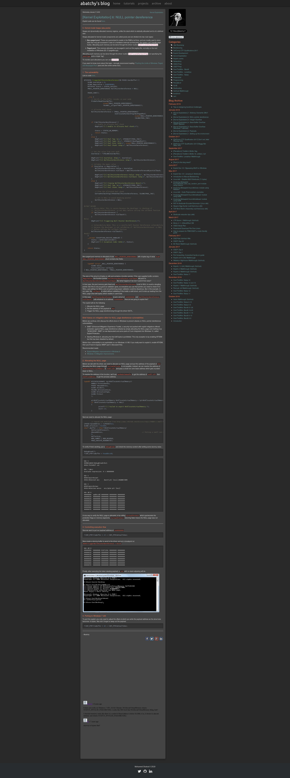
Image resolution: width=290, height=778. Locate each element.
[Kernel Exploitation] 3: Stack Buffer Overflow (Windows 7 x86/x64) (189, 127)
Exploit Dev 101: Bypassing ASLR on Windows (190, 168)
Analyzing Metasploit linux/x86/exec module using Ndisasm (191, 188)
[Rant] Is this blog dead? (182, 162)
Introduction (177, 321)
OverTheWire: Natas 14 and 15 (184, 283)
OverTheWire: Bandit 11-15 (183, 313)
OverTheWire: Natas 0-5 (182, 305)
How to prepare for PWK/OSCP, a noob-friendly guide (190, 232)
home (116, 3)
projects (143, 3)
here (103, 21)
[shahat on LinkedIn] (150, 772)
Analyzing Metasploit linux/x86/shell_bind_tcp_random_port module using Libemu (189, 183)
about (168, 3)
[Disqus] (123, 670)
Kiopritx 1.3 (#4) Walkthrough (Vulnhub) (187, 266)
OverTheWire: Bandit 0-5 (182, 318)
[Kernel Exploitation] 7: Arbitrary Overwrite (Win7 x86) (190, 113)
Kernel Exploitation (156, 12)
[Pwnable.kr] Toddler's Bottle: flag (185, 151)
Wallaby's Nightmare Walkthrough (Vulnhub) (189, 260)
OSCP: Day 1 (178, 252)
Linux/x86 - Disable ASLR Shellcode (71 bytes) (190, 179)
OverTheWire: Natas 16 (181, 280)
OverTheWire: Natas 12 (181, 291)
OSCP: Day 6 (178, 249)
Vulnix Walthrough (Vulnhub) (183, 299)
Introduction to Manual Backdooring (186, 176)
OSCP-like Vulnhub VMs (181, 238)
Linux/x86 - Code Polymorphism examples (188, 192)
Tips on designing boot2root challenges (187, 107)
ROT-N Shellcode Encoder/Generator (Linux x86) (190, 203)
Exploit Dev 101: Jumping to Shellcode (187, 174)
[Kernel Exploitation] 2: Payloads (184, 131)
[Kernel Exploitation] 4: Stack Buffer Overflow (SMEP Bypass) (189, 123)
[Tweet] (152, 638)
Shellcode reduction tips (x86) (184, 214)
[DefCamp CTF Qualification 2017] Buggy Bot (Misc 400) (189, 144)
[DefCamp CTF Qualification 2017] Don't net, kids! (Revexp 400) (191, 140)
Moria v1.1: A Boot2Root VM (183, 223)
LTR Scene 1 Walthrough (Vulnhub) (186, 220)
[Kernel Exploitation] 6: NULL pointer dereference (118, 17)
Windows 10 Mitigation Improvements (100, 354)
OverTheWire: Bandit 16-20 (183, 310)
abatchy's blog (95, 3)
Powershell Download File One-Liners (186, 228)
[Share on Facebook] (147, 638)
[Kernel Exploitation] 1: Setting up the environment (191, 133)
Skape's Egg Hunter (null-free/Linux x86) (187, 206)
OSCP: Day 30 (178, 241)
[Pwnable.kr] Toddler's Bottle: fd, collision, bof (189, 154)
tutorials (129, 3)
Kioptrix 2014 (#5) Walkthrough (184, 258)
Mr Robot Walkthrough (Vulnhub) (185, 244)
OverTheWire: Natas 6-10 (182, 302)
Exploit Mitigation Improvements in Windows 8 (103, 351)
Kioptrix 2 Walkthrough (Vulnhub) (185, 271)
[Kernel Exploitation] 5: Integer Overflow (187, 119)
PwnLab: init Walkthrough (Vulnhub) (186, 288)
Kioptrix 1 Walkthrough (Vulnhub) (185, 285)
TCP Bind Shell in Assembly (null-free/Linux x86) (190, 209)
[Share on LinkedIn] (161, 638)
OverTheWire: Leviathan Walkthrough (186, 156)
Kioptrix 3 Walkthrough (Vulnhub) (185, 269)
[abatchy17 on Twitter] (139, 772)
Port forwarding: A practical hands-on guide (188, 255)
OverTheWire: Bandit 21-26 (183, 307)
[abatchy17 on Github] (145, 772)
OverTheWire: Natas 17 (181, 274)
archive (156, 3)
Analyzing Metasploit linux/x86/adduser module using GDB (190, 195)
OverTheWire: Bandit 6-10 (182, 315)
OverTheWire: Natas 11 (181, 293)
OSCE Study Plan (179, 225)
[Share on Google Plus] (156, 638)
